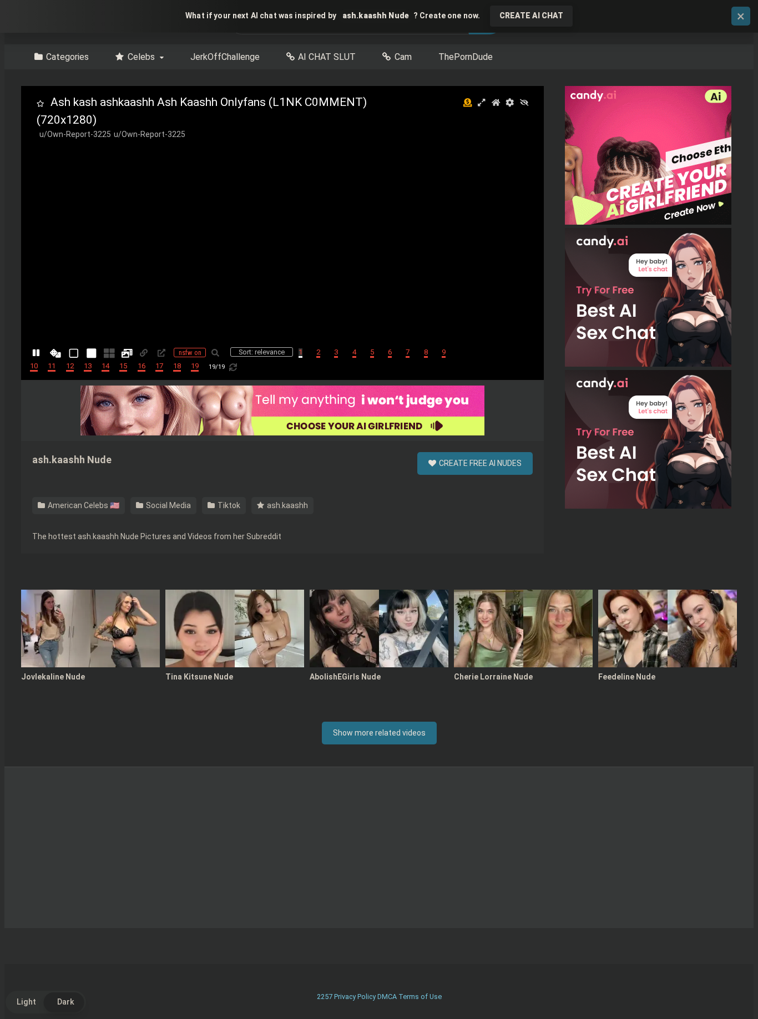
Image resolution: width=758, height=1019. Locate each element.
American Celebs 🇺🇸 (82, 505)
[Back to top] (721, 985)
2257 (324, 996)
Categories (67, 57)
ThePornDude (465, 57)
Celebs (141, 57)
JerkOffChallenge (225, 57)
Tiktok (228, 505)
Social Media (167, 505)
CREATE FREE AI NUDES (479, 463)
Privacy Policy (355, 996)
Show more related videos (379, 732)
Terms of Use (420, 996)
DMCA (387, 996)
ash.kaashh (286, 505)
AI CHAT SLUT (327, 57)
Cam (403, 57)
